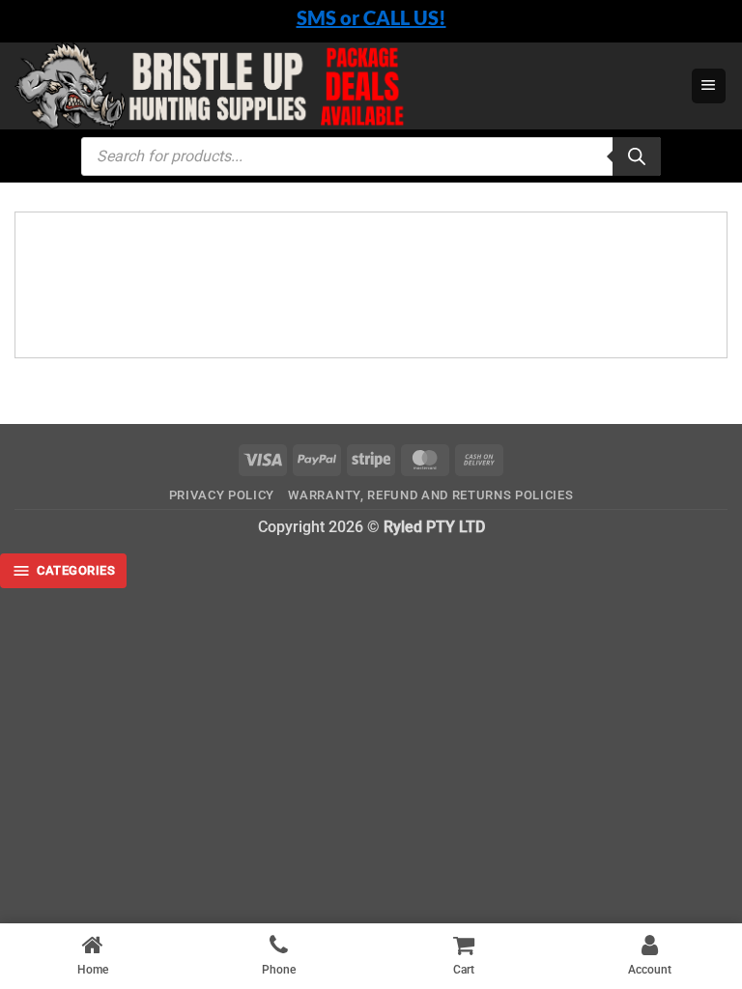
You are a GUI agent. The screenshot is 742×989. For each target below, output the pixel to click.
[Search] (637, 156)
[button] (709, 86)
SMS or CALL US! (371, 17)
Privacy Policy (221, 495)
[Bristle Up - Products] (344, 85)
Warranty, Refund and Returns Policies (430, 495)
